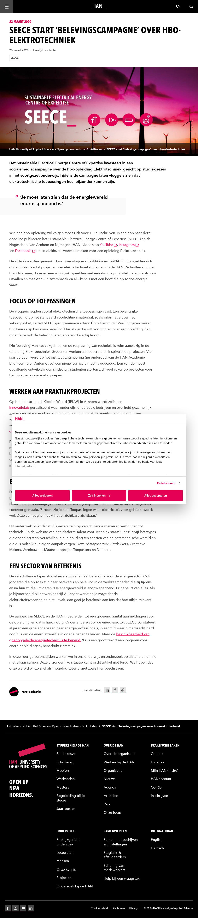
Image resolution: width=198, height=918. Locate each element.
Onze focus (112, 812)
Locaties (157, 762)
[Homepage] (99, 6)
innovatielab (19, 407)
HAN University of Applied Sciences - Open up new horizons (47, 149)
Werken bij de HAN (119, 762)
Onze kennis (66, 869)
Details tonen (166, 483)
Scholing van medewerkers (114, 867)
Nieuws (109, 779)
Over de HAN (113, 745)
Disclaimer (118, 908)
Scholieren (64, 762)
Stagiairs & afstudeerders (115, 854)
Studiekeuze (66, 754)
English (157, 840)
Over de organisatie (120, 754)
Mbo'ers (63, 770)
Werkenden (65, 779)
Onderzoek (65, 831)
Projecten (64, 878)
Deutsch (157, 848)
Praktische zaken (165, 745)
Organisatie (113, 770)
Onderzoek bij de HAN (74, 886)
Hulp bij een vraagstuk (121, 878)
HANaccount (161, 779)
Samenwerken (115, 831)
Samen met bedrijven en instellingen (121, 842)
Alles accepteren (155, 495)
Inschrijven (159, 796)
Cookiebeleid (99, 908)
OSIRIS (156, 787)
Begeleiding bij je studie (70, 798)
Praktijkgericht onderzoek (68, 842)
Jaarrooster (65, 809)
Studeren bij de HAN (72, 745)
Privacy (133, 908)
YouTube (106, 245)
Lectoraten (64, 852)
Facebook (23, 251)
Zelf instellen (97, 495)
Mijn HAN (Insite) (164, 770)
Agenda (110, 787)
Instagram (127, 245)
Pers (107, 804)
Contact (157, 754)
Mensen (62, 861)
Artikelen (96, 149)
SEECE (15, 57)
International (162, 831)
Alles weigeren (42, 495)
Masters (62, 787)
